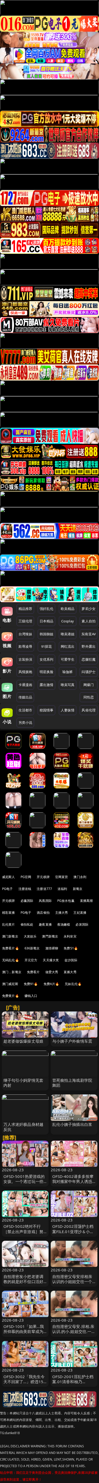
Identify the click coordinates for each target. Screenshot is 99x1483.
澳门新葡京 (10, 936)
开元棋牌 (43, 877)
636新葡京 (32, 948)
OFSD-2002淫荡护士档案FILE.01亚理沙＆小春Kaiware (73, 1231)
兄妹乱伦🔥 (73, 984)
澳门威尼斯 (10, 984)
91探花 (46, 646)
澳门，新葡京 (11, 972)
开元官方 (31, 960)
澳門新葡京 (50, 936)
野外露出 (89, 646)
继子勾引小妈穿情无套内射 (23, 1083)
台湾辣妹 (25, 634)
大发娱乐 (30, 936)
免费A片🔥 (51, 984)
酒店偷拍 (43, 912)
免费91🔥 (31, 984)
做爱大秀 (51, 972)
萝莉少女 (89, 608)
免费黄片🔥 (10, 996)
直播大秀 (70, 972)
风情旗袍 (25, 671)
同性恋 (88, 697)
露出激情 (47, 684)
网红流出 (68, 646)
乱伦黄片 (8, 924)
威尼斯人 (8, 877)
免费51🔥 (71, 948)
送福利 (62, 889)
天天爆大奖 (51, 960)
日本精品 (47, 621)
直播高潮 (86, 900)
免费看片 (33, 972)
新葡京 (77, 889)
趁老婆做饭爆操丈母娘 (23, 1041)
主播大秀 (61, 912)
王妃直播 (79, 912)
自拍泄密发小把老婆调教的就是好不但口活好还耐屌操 (23, 1281)
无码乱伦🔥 (10, 960)
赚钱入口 (31, 996)
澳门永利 (79, 877)
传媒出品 (25, 697)
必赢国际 (27, 900)
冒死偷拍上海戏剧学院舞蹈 (72, 1083)
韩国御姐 (47, 634)
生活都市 (25, 710)
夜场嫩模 (63, 924)
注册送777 (44, 889)
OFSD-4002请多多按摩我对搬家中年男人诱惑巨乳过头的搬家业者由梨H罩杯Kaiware (73, 1184)
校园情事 (47, 710)
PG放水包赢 (65, 900)
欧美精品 (68, 608)
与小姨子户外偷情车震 (72, 1041)
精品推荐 (25, 608)
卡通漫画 (25, 684)
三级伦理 (25, 621)
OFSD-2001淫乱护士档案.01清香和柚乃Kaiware (73, 1381)
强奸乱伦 (47, 608)
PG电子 (7, 889)
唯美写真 (68, 684)
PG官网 (26, 877)
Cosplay (67, 621)
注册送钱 (24, 889)
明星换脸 (47, 671)
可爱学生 (68, 659)
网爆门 (88, 684)
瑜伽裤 (67, 671)
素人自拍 (89, 621)
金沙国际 (70, 960)
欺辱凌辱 (25, 646)
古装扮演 (25, 659)
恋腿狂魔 (89, 659)
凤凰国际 (45, 900)
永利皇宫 (70, 936)
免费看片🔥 (10, 948)
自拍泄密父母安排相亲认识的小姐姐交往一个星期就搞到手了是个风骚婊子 (72, 1284)
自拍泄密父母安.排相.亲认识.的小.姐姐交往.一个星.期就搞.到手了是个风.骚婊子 (74, 1334)
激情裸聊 (51, 948)
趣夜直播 (45, 924)
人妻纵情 (68, 710)
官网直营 (61, 877)
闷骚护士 (89, 671)
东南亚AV (88, 634)
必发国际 (82, 924)
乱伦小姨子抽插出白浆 (72, 1124)
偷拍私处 (27, 924)
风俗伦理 (89, 710)
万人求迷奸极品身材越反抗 (23, 1127)
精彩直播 (8, 912)
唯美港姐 (68, 634)
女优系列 (47, 659)
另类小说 (25, 722)
